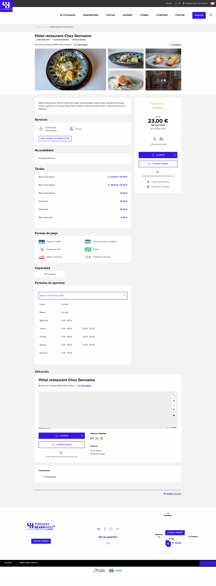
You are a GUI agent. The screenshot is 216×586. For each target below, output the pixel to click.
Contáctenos (41, 541)
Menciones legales (29, 563)
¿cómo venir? (175, 533)
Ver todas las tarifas (158, 128)
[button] (211, 14)
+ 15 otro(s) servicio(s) (158, 144)
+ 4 (163, 80)
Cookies (8, 563)
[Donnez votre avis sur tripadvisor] (108, 544)
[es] (212, 3)
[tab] (80, 295)
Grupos (169, 3)
